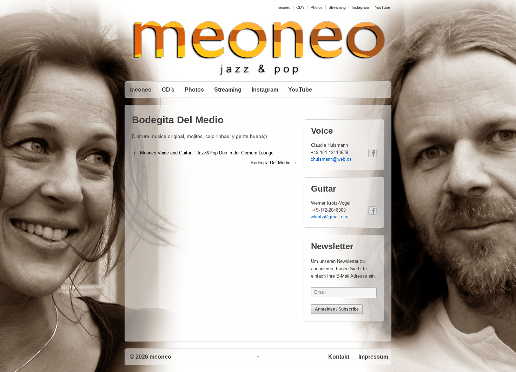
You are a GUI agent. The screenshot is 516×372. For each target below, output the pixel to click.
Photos (317, 7)
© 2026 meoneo (150, 357)
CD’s (300, 7)
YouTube (382, 7)
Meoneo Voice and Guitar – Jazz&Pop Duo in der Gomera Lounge (206, 152)
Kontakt (338, 357)
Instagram (360, 7)
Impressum (373, 357)
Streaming (337, 7)
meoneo (283, 7)
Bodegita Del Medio (270, 162)
